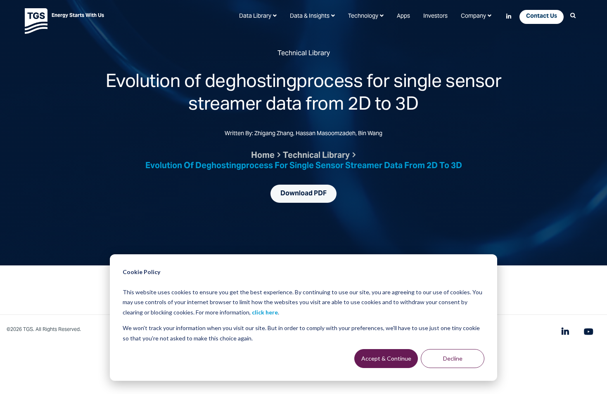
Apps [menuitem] (403, 16)
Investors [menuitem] (435, 16)
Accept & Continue (386, 358)
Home (263, 156)
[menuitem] (257, 16)
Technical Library (316, 156)
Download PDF (303, 194)
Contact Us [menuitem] (541, 16)
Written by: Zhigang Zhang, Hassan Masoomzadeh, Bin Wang (303, 134)
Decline (452, 358)
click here (265, 312)
